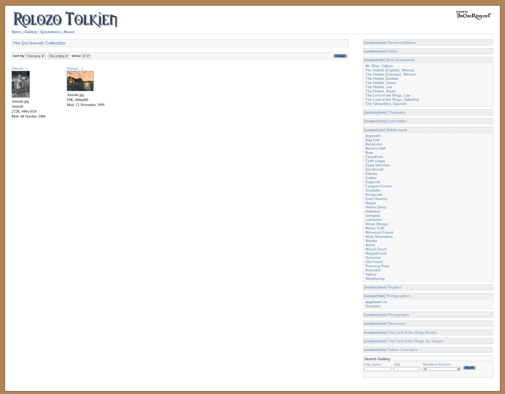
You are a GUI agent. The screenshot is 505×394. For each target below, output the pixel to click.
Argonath (373, 136)
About (68, 32)
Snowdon (373, 306)
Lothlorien (373, 220)
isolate (370, 42)
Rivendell (373, 270)
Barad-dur (373, 144)
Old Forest (374, 262)
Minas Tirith (375, 228)
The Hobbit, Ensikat (381, 78)
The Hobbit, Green (380, 83)
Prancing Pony (377, 266)
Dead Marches (377, 165)
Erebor (371, 178)
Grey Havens (376, 199)
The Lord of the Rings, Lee (387, 95)
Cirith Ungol (375, 161)
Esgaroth (372, 182)
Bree (369, 152)
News (16, 32)
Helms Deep (375, 207)
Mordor (371, 241)
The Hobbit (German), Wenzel (390, 74)
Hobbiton (372, 211)
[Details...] (20, 68)
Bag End (372, 140)
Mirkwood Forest (379, 232)
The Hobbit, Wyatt (380, 91)
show (381, 42)
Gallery (30, 32)
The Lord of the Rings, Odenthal (392, 99)
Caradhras (374, 157)
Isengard (372, 215)
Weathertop (375, 278)
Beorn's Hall (375, 148)
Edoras (371, 173)
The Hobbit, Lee (378, 87)
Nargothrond (375, 253)
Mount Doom (376, 249)
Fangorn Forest (378, 186)
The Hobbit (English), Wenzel (389, 70)
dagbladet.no (376, 302)
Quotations (50, 32)
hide (380, 60)
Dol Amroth (374, 169)
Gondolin (372, 190)
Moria (370, 245)
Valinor (371, 274)
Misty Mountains (378, 236)
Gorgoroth (373, 194)
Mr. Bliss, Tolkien (379, 66)
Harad (370, 203)
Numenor (373, 257)
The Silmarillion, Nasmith (386, 104)
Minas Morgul (376, 224)
